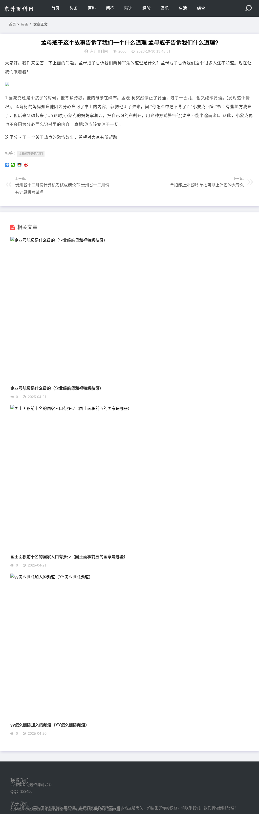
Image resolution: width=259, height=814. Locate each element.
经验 (146, 8)
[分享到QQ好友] (20, 165)
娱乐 (165, 8)
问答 (110, 8)
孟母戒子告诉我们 (31, 154)
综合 (201, 8)
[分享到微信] (13, 165)
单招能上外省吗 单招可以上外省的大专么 (207, 185)
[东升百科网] (25, 8)
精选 (128, 8)
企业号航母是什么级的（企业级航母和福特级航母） (56, 388)
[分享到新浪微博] (26, 165)
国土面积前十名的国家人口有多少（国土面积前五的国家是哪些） (69, 556)
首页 (55, 8)
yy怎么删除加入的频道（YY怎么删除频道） (49, 725)
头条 (74, 8)
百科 (92, 8)
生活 (183, 8)
